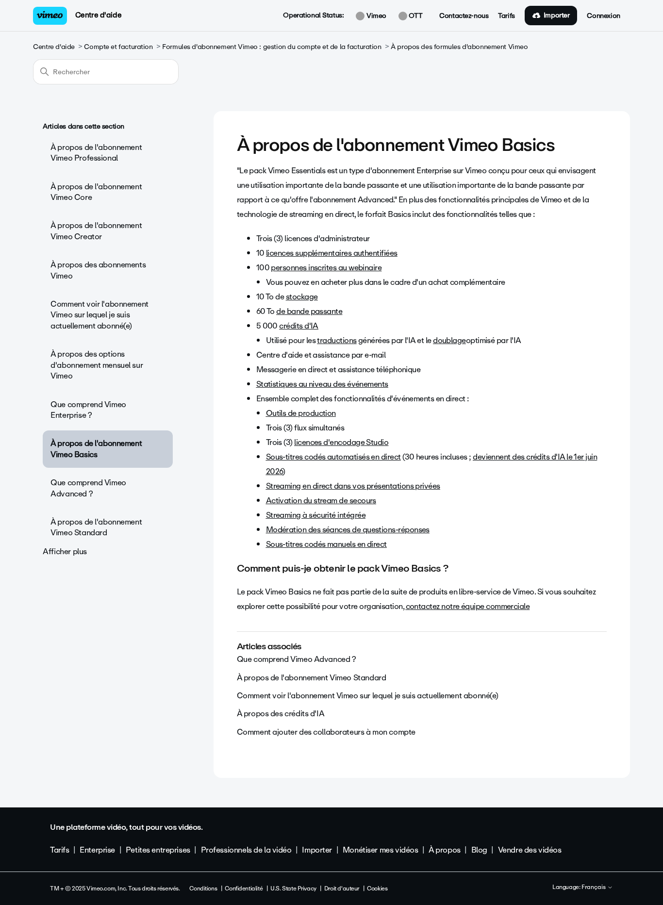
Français (594, 887)
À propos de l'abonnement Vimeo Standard (96, 527)
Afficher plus (65, 551)
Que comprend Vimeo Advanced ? (88, 488)
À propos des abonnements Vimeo (98, 270)
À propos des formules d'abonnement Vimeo (459, 46)
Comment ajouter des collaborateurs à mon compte (326, 732)
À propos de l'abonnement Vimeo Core (96, 192)
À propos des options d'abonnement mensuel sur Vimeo (96, 364)
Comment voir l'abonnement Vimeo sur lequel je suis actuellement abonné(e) (99, 314)
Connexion (603, 16)
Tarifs (506, 16)
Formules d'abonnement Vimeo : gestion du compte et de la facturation (271, 46)
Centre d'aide (98, 15)
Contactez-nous (463, 16)
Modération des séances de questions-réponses (348, 529)
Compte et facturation (118, 46)
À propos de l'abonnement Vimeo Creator (96, 231)
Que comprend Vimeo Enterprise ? (88, 410)
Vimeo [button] (375, 16)
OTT (414, 16)
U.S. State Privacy (293, 888)
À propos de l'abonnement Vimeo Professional (96, 153)
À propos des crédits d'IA (281, 713)
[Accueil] (50, 16)
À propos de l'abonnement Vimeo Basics (96, 449)
